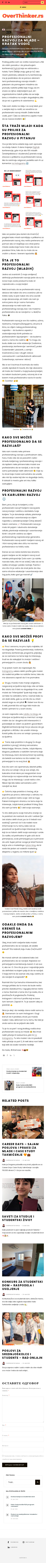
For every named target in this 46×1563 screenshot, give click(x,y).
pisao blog (31, 845)
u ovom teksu (26, 629)
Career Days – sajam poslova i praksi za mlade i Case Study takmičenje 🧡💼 (20, 1149)
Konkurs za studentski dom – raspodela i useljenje (22, 1285)
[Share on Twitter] (14, 1055)
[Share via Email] (4, 1055)
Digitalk (16, 68)
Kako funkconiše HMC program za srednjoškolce (26, 1085)
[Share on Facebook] (7, 1055)
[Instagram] (6, 2)
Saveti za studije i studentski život (18, 1218)
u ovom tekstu (26, 916)
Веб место (5, 1446)
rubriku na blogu (30, 714)
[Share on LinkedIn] (10, 1055)
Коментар (5, 1395)
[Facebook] (3, 2)
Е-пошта (5, 1435)
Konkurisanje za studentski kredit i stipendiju (17, 1071)
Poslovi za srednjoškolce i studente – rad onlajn (22, 1354)
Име (4, 1425)
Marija (18, 30)
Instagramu (7, 671)
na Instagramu (19, 163)
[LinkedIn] (9, 2)
